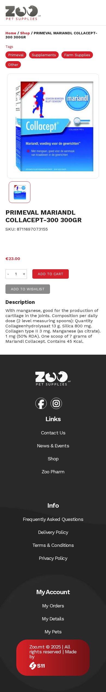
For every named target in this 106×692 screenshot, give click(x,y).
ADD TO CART (50, 274)
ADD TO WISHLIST (28, 289)
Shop (25, 33)
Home (10, 33)
